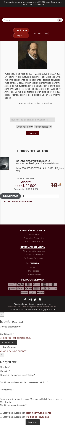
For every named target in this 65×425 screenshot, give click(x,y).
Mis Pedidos (33, 271)
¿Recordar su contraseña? (15, 337)
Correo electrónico (10, 326)
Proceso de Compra (33, 241)
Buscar (32, 133)
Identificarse (21, 30)
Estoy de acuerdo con (26, 413)
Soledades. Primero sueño (37, 162)
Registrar (21, 35)
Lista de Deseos (34, 274)
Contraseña (6, 334)
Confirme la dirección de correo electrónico (24, 382)
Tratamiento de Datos (34, 254)
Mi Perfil (33, 267)
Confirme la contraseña (13, 405)
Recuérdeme (9, 347)
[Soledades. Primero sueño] (4, 163)
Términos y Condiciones (34, 251)
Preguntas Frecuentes (34, 238)
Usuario (5, 371)
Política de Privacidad (34, 258)
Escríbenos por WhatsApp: (44, 307)
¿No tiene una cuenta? (14, 351)
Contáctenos (34, 234)
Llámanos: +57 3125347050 (19, 307)
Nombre (5, 367)
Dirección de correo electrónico (17, 375)
